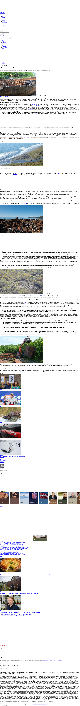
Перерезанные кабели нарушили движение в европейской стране (11, 544)
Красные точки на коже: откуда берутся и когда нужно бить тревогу (13, 615)
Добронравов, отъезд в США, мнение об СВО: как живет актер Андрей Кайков (20, 612)
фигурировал (2, 201)
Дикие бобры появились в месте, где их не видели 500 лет (9, 423)
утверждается (10, 325)
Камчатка (1, 459)
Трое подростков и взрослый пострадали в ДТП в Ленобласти (11, 546)
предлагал (25, 302)
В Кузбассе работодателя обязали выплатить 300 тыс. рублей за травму (12, 554)
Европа (1, 422)
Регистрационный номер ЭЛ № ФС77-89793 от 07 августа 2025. (53, 660)
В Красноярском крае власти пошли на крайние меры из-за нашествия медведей (14, 547)
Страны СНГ (2, 405)
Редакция (8, 645)
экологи (1, 463)
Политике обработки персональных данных (40, 704)
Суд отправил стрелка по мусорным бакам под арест (9, 541)
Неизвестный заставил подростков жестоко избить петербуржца (11, 549)
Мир (1, 389)
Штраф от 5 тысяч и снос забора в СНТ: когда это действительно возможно (19, 593)
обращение (33, 104)
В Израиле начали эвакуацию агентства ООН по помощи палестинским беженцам (14, 551)
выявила (55, 364)
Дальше (1, 556)
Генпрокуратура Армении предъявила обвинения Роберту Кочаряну (11, 406)
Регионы (1, 455)
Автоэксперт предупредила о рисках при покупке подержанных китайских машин (14, 548)
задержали (19, 295)
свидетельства (26, 237)
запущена (37, 105)
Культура (1, 610)
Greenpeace (2, 457)
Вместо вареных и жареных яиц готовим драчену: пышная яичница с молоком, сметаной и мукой (25, 574)
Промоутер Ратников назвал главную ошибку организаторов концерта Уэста (13, 506)
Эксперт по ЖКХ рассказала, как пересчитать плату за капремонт (11, 553)
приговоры (2, 462)
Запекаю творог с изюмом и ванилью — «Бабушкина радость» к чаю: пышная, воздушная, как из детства (19, 614)
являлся (5, 193)
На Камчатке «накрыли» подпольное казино (7, 439)
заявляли (36, 113)
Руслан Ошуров (31, 109)
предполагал (43, 295)
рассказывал (58, 173)
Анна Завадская (24, 203)
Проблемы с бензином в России (5, 14)
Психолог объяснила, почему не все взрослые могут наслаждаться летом (12, 542)
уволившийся (14, 174)
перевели (24, 137)
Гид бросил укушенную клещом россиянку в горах (9, 552)
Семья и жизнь (2, 591)
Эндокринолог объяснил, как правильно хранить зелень (10, 543)
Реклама (11, 645)
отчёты (15, 237)
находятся (11, 251)
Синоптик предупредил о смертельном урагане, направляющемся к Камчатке (12, 456)
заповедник (2, 458)
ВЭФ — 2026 (2, 13)
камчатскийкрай (3, 460)
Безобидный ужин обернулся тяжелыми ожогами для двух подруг (11, 505)
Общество (2, 572)
